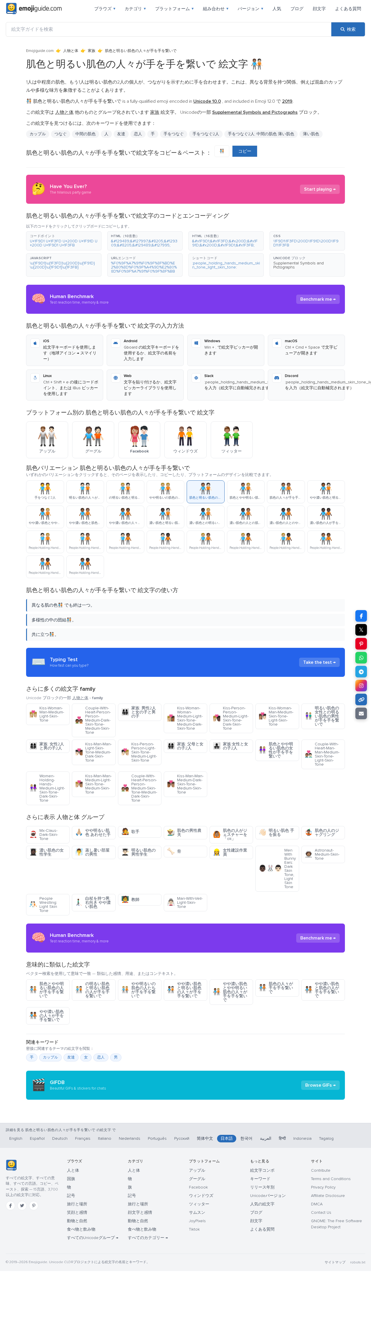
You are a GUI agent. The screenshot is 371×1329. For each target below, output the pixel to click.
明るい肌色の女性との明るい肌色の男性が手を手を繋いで (322, 716)
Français (82, 1138)
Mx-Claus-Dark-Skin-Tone (43, 834)
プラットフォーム (174, 8)
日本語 (227, 1138)
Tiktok (194, 1229)
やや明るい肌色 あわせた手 (93, 832)
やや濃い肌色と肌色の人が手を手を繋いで (322, 989)
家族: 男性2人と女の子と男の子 (138, 712)
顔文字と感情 (140, 1212)
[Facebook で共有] (361, 616)
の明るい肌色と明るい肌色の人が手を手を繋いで (92, 989)
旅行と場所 (77, 1204)
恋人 (101, 1057)
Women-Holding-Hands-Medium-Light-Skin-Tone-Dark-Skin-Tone (47, 788)
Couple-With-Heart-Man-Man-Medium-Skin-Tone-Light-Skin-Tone (322, 754)
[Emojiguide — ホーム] (11, 1165)
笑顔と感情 (77, 1212)
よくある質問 (348, 8)
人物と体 (70, 50)
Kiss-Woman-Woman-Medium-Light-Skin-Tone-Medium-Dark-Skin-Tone (185, 718)
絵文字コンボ (262, 1170)
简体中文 (205, 1138)
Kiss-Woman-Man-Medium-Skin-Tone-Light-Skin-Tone (276, 716)
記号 (71, 1195)
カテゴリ (135, 8)
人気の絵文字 (262, 1204)
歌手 (130, 832)
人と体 (73, 1170)
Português (157, 1138)
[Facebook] (10, 1205)
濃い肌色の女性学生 (46, 852)
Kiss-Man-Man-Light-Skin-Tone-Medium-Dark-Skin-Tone (93, 752)
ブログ (296, 8)
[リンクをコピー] (361, 699)
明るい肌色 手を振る (276, 832)
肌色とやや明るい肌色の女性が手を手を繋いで (276, 750)
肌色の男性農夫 (184, 832)
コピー (244, 151)
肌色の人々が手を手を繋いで (276, 987)
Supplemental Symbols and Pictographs (298, 265)
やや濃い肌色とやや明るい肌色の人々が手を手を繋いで (230, 991)
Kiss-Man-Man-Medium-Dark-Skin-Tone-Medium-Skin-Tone (185, 784)
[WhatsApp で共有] (361, 657)
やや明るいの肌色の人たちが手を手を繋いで (138, 989)
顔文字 (319, 8)
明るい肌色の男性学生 (138, 852)
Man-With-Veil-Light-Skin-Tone (185, 902)
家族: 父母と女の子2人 (185, 746)
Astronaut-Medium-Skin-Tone (322, 854)
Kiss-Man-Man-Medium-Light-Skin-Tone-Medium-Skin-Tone (93, 784)
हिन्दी (282, 1138)
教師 (130, 900)
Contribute (320, 1170)
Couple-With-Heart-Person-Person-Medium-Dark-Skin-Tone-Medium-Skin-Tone (93, 720)
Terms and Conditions (331, 1178)
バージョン (250, 8)
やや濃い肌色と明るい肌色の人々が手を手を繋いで (184, 989)
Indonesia (302, 1138)
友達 (71, 1057)
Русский (181, 1138)
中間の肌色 (85, 133)
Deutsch (60, 1138)
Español (37, 1138)
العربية (265, 1138)
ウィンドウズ (201, 1195)
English (15, 1138)
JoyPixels (197, 1220)
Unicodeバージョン (268, 1195)
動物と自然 (77, 1220)
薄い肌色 (311, 133)
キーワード (260, 1178)
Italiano (104, 1138)
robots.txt (357, 1262)
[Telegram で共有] (361, 671)
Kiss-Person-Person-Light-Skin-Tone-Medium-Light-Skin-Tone (139, 752)
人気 (276, 8)
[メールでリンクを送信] (361, 713)
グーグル (197, 1178)
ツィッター (199, 1204)
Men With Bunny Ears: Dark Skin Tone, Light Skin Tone (277, 868)
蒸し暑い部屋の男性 (92, 852)
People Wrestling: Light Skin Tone (43, 904)
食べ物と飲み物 (81, 1229)
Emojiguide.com (40, 50)
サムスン (197, 1212)
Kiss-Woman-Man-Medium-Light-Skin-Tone (46, 714)
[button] (63, 240)
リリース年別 (262, 1187)
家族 (91, 50)
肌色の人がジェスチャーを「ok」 (230, 834)
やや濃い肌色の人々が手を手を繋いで (46, 1015)
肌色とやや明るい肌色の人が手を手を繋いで (46, 989)
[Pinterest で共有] (361, 644)
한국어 (246, 1138)
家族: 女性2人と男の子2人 (46, 746)
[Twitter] (22, 1205)
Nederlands (129, 1138)
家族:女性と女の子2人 (230, 746)
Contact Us (321, 1212)
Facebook (198, 1187)
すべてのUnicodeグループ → (92, 1237)
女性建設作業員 (230, 852)
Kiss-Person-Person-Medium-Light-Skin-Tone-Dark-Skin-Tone (230, 718)
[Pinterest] (33, 1205)
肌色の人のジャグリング (322, 832)
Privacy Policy (323, 1187)
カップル (38, 133)
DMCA (317, 1204)
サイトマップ (335, 1262)
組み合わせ (215, 8)
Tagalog (326, 1138)
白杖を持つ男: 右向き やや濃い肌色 (93, 902)
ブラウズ (104, 8)
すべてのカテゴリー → (148, 1237)
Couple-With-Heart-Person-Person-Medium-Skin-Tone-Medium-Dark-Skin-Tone (139, 788)
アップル (197, 1170)
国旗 (71, 1178)
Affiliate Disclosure (328, 1195)
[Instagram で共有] (361, 685)
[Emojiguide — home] (34, 9)
